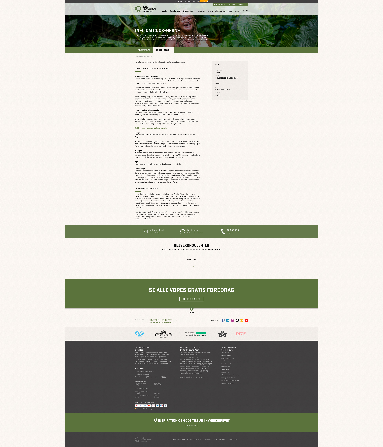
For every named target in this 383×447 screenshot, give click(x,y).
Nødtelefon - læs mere (160, 322)
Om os (230, 11)
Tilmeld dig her (191, 299)
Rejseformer (175, 11)
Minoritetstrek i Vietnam (228, 361)
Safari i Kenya (225, 369)
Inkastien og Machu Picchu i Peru (230, 375)
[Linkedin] (227, 320)
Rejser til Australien (226, 364)
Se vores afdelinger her (141, 388)
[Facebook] (223, 320)
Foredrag (210, 11)
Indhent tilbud (220, 4)
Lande (164, 11)
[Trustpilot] (241, 320)
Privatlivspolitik (220, 439)
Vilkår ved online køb (195, 439)
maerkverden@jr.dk (148, 371)
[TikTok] (237, 320)
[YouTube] (246, 320)
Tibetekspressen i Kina (227, 358)
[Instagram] (232, 320)
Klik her (164, 377)
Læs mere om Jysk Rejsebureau (158, 363)
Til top (191, 312)
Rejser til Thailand (226, 355)
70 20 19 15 (242, 4)
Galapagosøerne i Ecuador (228, 378)
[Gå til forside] (145, 9)
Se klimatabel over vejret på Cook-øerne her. (151, 128)
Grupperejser (188, 11)
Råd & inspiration (220, 11)
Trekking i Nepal (225, 366)
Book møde (232, 4)
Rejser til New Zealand (227, 383)
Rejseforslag (144, 50)
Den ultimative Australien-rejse (230, 380)
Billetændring (208, 439)
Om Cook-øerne (162, 50)
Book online (201, 11)
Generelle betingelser (179, 439)
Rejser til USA (225, 372)
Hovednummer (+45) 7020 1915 (163, 320)
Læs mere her (204, 1)
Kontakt (237, 11)
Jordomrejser (225, 352)
